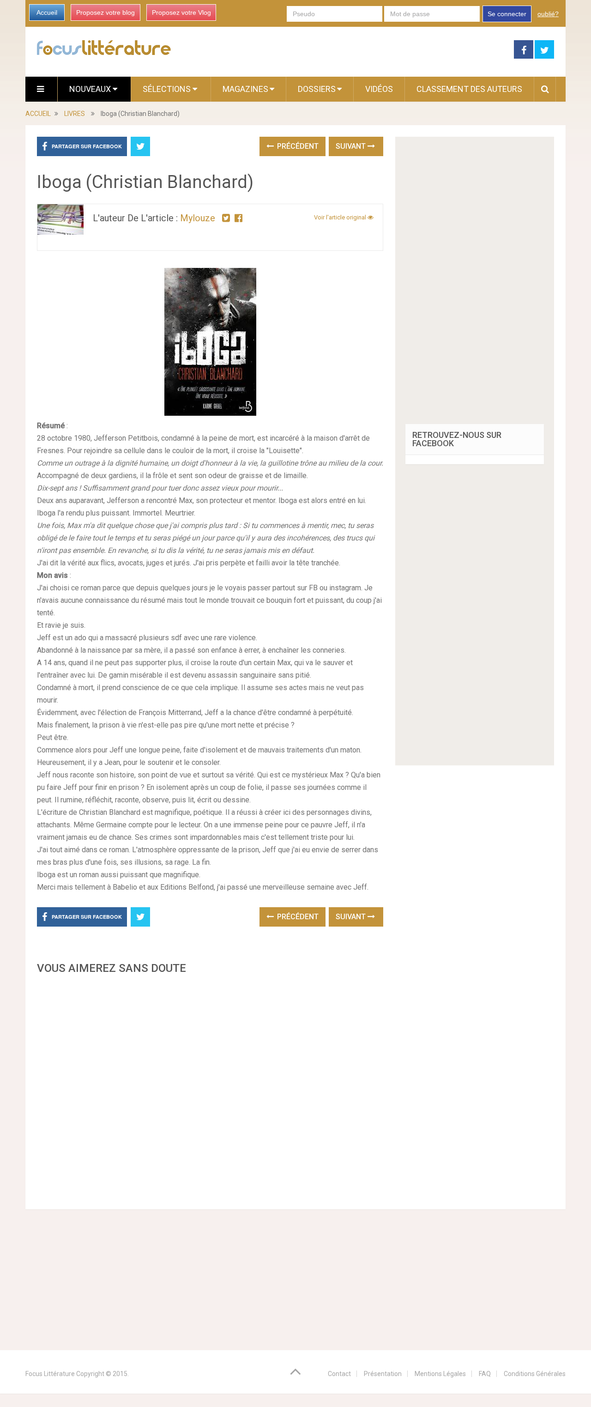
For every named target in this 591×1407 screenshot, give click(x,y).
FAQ (485, 1373)
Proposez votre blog (105, 12)
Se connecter (507, 14)
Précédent (297, 146)
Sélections (168, 89)
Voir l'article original (341, 217)
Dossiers (317, 89)
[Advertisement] (210, 1089)
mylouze (197, 218)
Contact (339, 1373)
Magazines (245, 89)
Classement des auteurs (469, 89)
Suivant (352, 146)
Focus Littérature (50, 1373)
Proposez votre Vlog (181, 12)
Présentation (383, 1373)
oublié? (548, 14)
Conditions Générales (535, 1373)
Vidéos (379, 89)
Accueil (46, 12)
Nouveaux (91, 89)
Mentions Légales (440, 1373)
